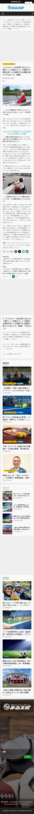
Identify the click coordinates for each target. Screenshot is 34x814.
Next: (17, 270)
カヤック (24, 243)
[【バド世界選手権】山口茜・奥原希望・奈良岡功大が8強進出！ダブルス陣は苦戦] (17, 619)
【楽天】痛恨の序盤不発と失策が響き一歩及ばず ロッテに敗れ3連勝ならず (7, 529)
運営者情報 (4, 802)
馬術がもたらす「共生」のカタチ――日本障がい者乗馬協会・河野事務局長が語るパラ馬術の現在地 (17, 476)
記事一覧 (11, 20)
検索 (4, 752)
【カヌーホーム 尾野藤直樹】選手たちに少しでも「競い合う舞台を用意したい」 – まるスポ (17, 346)
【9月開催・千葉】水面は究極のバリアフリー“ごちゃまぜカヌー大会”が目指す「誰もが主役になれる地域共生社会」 (17, 389)
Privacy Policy (24, 804)
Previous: (17, 260)
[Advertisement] (17, 46)
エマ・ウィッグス (16, 243)
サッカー (6, 656)
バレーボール (20, 245)
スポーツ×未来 (19, 20)
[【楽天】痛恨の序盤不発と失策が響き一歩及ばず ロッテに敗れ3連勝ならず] (17, 678)
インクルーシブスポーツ (9, 64)
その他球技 (20, 412)
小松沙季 (27, 245)
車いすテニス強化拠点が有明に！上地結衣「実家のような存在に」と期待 (17, 418)
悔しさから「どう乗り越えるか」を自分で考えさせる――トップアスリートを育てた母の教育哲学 (7, 496)
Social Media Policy (15, 802)
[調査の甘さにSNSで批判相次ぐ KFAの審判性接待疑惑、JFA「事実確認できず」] (17, 648)
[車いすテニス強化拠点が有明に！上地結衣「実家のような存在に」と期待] (17, 405)
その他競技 (20, 383)
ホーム (5, 20)
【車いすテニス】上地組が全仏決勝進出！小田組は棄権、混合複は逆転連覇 (17, 447)
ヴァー (8, 243)
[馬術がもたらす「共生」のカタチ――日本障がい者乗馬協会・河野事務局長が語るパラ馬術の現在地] (17, 463)
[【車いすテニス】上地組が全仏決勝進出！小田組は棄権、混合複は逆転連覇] (17, 434)
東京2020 (5, 247)
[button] (3, 13)
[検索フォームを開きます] (32, 14)
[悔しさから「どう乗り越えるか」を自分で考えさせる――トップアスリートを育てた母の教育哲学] (17, 590)
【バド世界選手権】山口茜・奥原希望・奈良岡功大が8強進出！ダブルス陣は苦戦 (7, 507)
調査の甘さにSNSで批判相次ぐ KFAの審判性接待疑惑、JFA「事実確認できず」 (7, 518)
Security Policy (27, 802)
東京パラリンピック (14, 247)
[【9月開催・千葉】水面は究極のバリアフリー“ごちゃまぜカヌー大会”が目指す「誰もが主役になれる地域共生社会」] (17, 376)
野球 (5, 685)
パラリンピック (11, 245)
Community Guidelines (11, 804)
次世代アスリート (15, 598)
